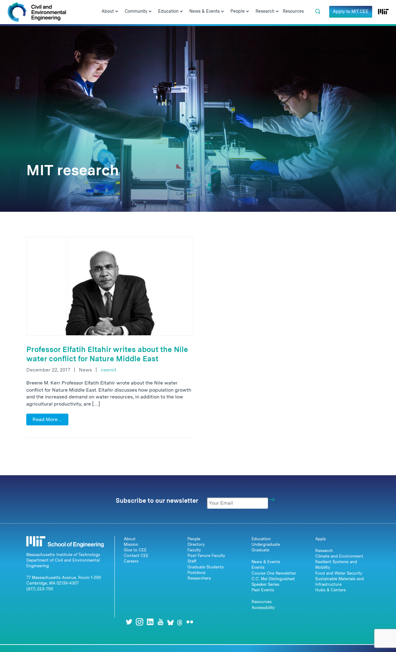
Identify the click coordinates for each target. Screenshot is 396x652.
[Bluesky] (170, 621)
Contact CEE (136, 555)
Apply (320, 539)
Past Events (263, 590)
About (130, 539)
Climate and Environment (339, 556)
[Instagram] (139, 621)
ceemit (108, 370)
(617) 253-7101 (39, 589)
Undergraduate (266, 544)
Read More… (47, 419)
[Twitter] (129, 621)
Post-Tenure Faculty (206, 555)
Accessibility (263, 607)
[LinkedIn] (150, 621)
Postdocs (196, 572)
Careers (131, 561)
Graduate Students (205, 567)
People (193, 539)
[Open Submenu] (116, 12)
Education (261, 539)
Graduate (260, 550)
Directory (196, 544)
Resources (262, 601)
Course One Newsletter (274, 573)
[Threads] (180, 621)
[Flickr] (189, 621)
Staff (191, 561)
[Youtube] (160, 621)
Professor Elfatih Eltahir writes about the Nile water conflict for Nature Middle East (107, 354)
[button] (317, 11)
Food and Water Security (338, 573)
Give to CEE (135, 550)
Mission (131, 544)
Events (258, 567)
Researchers (199, 578)
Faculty (194, 550)
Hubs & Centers (330, 590)
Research (324, 550)
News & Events (266, 561)
